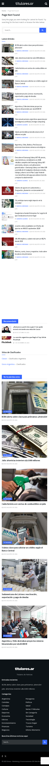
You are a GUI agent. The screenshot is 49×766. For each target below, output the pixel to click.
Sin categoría (31, 712)
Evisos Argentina (8, 364)
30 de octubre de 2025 (21, 332)
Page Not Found (13, 11)
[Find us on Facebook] (2, 756)
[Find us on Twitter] (5, 756)
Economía (7, 411)
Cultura (5, 709)
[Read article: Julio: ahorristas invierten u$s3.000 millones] (8, 61)
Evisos (9, 761)
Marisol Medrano (22, 51)
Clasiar (4, 358)
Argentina (6, 699)
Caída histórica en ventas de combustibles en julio (24, 504)
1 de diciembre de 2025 (21, 343)
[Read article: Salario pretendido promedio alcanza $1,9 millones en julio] (8, 135)
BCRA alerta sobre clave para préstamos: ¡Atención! (24, 416)
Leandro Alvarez (22, 125)
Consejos (5, 706)
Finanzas (5, 726)
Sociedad (29, 716)
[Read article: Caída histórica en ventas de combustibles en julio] (8, 71)
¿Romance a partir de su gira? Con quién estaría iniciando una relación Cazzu (28, 328)
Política (29, 702)
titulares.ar (24, 3)
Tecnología (30, 719)
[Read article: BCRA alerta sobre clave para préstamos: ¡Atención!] (8, 48)
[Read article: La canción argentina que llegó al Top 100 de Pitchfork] (6, 339)
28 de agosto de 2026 (38, 51)
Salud (28, 706)
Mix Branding (39, 761)
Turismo (29, 726)
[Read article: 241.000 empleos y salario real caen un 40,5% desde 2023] (8, 241)
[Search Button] (46, 3)
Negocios (5, 730)
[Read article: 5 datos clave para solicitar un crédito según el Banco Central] (8, 84)
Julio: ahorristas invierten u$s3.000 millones (30, 58)
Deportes (5, 712)
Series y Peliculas (33, 709)
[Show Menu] (3, 3)
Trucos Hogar (31, 723)
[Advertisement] (24, 291)
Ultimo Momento (33, 730)
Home (4, 11)
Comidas (5, 702)
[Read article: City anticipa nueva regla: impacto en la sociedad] (8, 203)
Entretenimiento (9, 723)
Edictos (5, 719)
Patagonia (30, 699)
